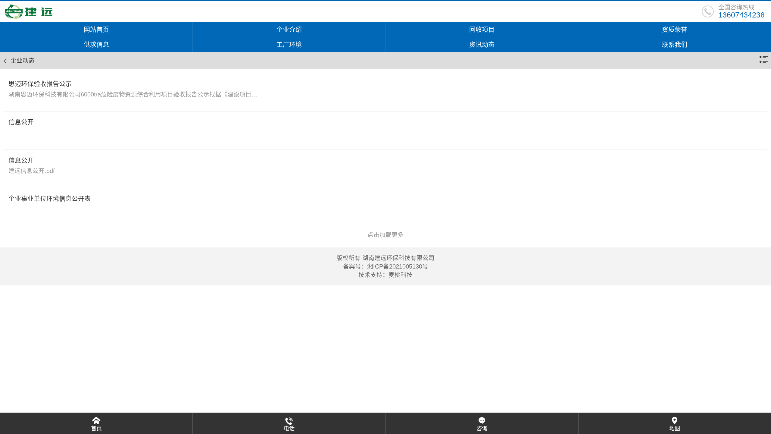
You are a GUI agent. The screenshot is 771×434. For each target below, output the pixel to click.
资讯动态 (482, 44)
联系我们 (674, 44)
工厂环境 (289, 44)
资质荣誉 (674, 29)
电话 (289, 429)
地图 (674, 429)
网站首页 (96, 29)
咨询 (481, 429)
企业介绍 (289, 29)
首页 (96, 429)
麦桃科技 (401, 275)
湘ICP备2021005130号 (397, 266)
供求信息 (96, 44)
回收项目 (482, 29)
